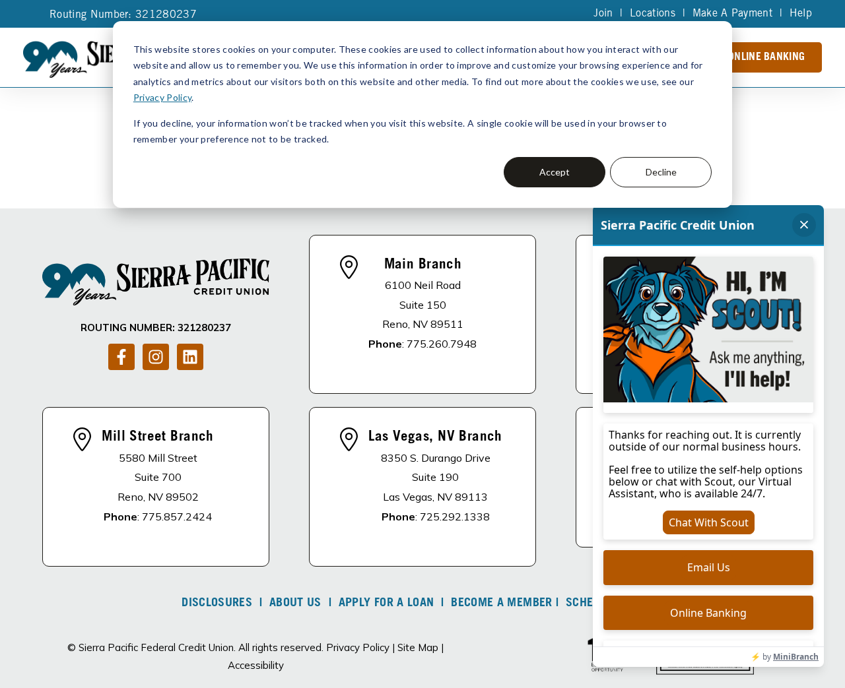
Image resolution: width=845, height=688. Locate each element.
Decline (661, 171)
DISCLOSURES (217, 604)
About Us (295, 604)
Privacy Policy (162, 97)
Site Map (417, 647)
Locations (652, 14)
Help (801, 14)
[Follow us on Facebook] (121, 357)
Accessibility (256, 665)
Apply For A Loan (386, 604)
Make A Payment (732, 14)
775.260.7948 (442, 343)
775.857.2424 (177, 516)
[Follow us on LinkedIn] (190, 357)
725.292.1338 (455, 516)
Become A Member (501, 604)
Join (603, 14)
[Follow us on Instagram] (156, 357)
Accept (554, 171)
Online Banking (766, 57)
